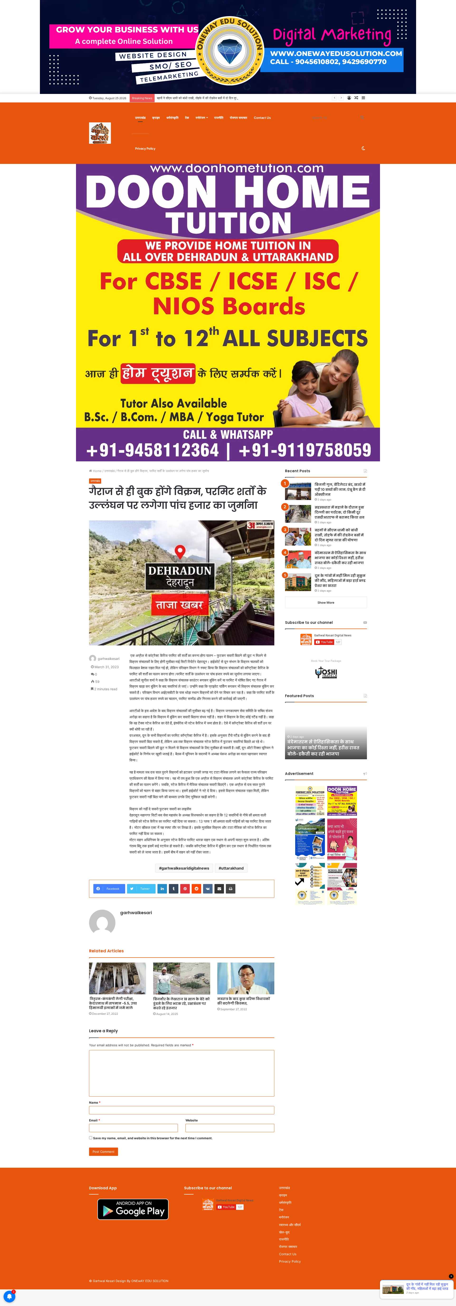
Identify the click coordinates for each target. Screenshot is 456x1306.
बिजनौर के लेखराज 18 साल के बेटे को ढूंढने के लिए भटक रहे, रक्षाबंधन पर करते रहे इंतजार (181, 1003)
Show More (326, 602)
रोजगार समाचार (238, 118)
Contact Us (262, 118)
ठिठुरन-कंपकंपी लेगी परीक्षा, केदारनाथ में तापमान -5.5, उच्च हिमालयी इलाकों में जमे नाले (113, 1003)
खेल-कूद (284, 1232)
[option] (352, 733)
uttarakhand (232, 868)
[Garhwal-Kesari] (100, 133)
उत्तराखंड (140, 118)
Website (191, 1120)
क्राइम (156, 118)
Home (97, 471)
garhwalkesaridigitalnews (185, 868)
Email (94, 1120)
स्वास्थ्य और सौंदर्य (290, 1225)
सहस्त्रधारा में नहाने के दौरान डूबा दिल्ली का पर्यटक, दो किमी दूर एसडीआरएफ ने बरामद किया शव (339, 512)
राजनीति (218, 118)
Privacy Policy (145, 148)
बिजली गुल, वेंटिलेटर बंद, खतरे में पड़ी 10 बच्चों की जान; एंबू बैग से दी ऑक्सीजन (340, 489)
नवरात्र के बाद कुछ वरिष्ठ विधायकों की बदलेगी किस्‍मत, (243, 1001)
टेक (187, 118)
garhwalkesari (108, 659)
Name (94, 1102)
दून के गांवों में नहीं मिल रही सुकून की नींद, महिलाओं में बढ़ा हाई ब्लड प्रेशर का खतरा (340, 580)
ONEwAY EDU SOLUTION (149, 1281)
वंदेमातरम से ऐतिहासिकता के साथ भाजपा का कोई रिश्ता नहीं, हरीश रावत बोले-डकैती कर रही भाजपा (340, 558)
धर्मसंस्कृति (172, 118)
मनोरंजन (200, 118)
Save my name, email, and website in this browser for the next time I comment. (153, 1138)
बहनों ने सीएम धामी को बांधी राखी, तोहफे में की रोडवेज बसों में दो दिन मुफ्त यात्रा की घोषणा (207, 98)
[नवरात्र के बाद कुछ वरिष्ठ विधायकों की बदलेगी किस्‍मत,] (245, 978)
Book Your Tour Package (326, 660)
